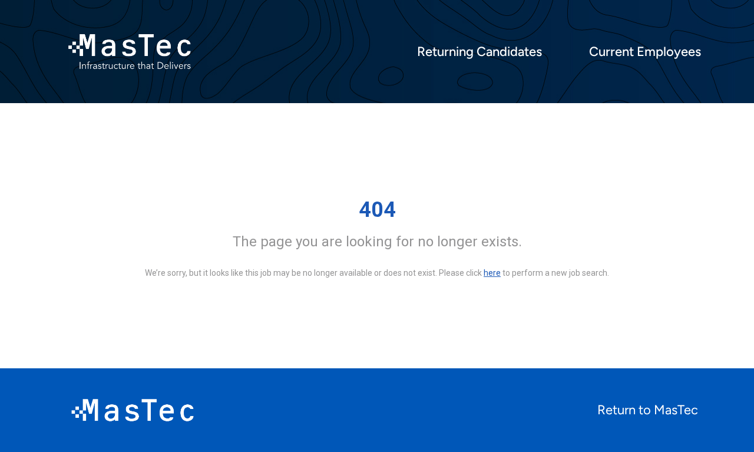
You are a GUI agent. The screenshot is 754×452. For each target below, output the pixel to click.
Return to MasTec (647, 409)
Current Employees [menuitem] (645, 51)
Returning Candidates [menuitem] (479, 51)
